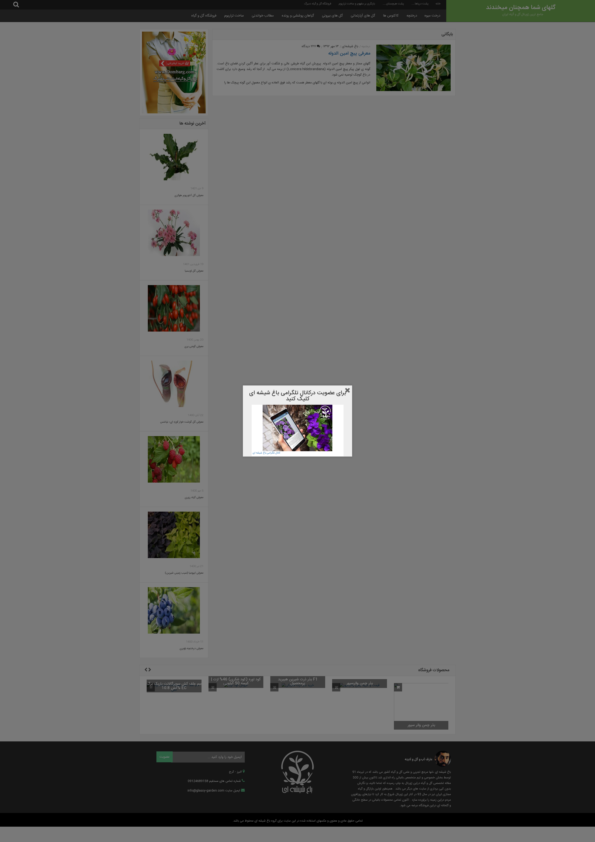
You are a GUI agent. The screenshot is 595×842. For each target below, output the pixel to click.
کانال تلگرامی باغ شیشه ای (266, 453)
